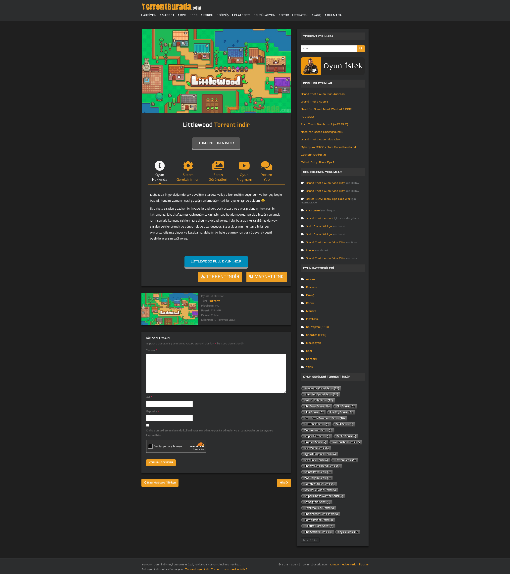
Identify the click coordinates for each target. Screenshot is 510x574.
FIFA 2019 (313, 210)
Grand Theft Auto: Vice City (320, 139)
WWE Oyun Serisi (317, 478)
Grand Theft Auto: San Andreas (323, 94)
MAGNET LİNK (268, 277)
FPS (194, 15)
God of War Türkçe (319, 226)
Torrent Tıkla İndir (216, 143)
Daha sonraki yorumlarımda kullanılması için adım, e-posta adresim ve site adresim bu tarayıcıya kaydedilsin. (209, 433)
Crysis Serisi (348, 532)
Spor (284, 15)
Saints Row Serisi (317, 472)
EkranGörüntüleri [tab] (218, 177)
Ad (149, 397)
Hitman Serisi (345, 460)
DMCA (334, 564)
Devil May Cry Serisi (319, 508)
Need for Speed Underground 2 (322, 132)
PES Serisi (345, 406)
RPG (182, 15)
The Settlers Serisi (318, 532)
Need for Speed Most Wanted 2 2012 (326, 109)
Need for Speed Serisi (321, 394)
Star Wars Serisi (316, 448)
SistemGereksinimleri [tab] (188, 177)
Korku (207, 15)
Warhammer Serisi (318, 430)
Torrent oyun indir (197, 569)
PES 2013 (307, 117)
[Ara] (361, 48)
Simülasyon (265, 15)
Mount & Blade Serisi (320, 490)
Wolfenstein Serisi (346, 442)
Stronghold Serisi (317, 502)
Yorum (151, 350)
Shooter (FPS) (316, 335)
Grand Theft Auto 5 (314, 102)
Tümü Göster (310, 539)
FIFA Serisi (314, 412)
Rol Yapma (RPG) (317, 327)
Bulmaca (334, 15)
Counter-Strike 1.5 (313, 155)
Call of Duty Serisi (318, 400)
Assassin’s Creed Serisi (321, 388)
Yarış (317, 15)
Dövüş (223, 15)
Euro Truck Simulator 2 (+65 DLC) (324, 124)
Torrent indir (232, 125)
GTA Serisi (344, 424)
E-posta (153, 411)
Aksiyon (149, 15)
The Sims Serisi (317, 406)
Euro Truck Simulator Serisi (324, 418)
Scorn (310, 250)
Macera (168, 15)
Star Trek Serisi (316, 460)
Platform (241, 15)
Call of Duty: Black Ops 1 (317, 162)
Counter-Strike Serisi (319, 484)
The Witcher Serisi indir (321, 514)
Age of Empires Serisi (320, 454)
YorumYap (266, 177)
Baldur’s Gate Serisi (318, 526)
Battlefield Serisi (316, 424)
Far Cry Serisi (341, 412)
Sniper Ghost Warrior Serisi (323, 496)
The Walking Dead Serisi (322, 466)
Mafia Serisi (346, 436)
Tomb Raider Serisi (318, 520)
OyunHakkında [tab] (159, 177)
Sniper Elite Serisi (317, 436)
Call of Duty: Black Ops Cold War (328, 199)
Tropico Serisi (315, 442)
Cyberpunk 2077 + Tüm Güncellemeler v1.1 (329, 147)
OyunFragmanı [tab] (244, 177)
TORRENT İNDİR (222, 277)
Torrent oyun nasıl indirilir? (229, 569)
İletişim (364, 564)
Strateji (300, 15)
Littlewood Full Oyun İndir (216, 261)
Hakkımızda (349, 564)
